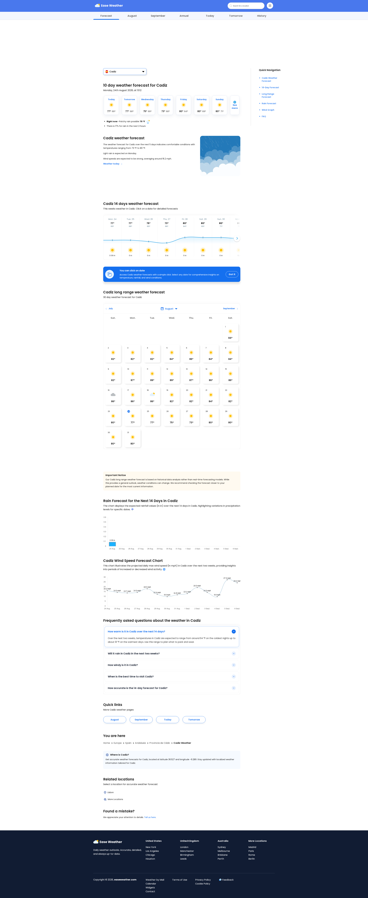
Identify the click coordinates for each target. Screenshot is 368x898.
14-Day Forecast (270, 87)
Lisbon (111, 792)
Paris (251, 851)
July (111, 308)
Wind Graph (268, 109)
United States (154, 841)
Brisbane (223, 855)
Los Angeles (152, 851)
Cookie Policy (202, 883)
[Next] (237, 238)
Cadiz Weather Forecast (269, 79)
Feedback (228, 879)
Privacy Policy (203, 879)
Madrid (252, 847)
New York (151, 847)
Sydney (222, 847)
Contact (150, 891)
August (132, 16)
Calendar (151, 883)
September (158, 16)
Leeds (183, 858)
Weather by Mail (155, 879)
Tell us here (150, 817)
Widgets (150, 887)
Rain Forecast (269, 103)
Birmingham (187, 855)
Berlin (251, 858)
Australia (223, 841)
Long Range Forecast (268, 95)
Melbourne (224, 851)
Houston (150, 858)
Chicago (150, 855)
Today (210, 16)
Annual (184, 16)
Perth (221, 858)
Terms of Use (179, 879)
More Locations (115, 799)
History (261, 16)
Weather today (111, 163)
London (184, 847)
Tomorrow (236, 16)
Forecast (106, 16)
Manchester (187, 851)
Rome (251, 855)
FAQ (264, 116)
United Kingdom (189, 841)
